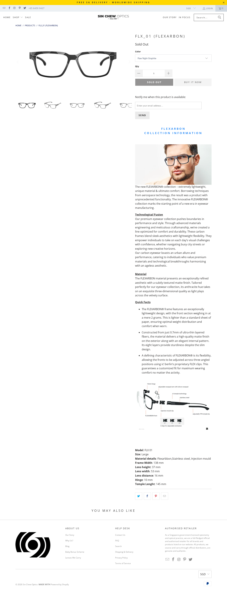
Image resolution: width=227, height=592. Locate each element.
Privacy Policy (121, 557)
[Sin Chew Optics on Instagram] (14, 8)
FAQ (117, 540)
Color (138, 51)
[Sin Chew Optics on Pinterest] (19, 8)
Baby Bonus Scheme (74, 551)
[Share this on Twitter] (138, 496)
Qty (137, 66)
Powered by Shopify (60, 584)
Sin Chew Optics (30, 584)
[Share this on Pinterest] (156, 496)
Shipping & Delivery (124, 551)
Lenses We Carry (73, 557)
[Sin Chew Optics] (113, 17)
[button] (18, 17)
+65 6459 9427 (37, 8)
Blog (67, 546)
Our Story (69, 535)
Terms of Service (123, 563)
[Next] (129, 62)
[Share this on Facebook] (147, 496)
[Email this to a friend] (164, 496)
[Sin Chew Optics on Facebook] (9, 8)
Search (118, 546)
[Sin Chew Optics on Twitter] (24, 8)
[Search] (219, 17)
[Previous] (18, 62)
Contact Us (120, 535)
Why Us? (69, 540)
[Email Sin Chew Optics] (3, 8)
